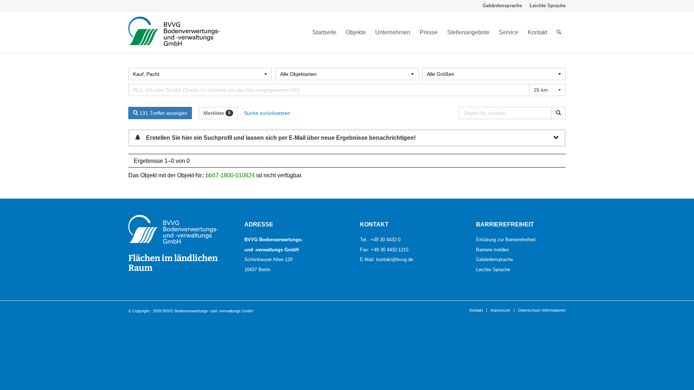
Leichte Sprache (548, 5)
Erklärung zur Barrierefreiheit (506, 239)
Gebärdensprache (502, 5)
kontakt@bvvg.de (394, 259)
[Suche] (559, 32)
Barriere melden (492, 249)
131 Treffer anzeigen (162, 113)
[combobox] (200, 74)
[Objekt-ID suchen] (558, 113)
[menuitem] (502, 6)
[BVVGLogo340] (174, 32)
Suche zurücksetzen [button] (267, 113)
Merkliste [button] (217, 113)
